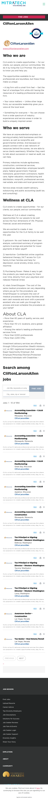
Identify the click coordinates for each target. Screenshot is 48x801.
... (3, 663)
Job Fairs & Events (10, 726)
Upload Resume (9, 703)
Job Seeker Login (9, 730)
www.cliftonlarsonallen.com (16, 49)
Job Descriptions (9, 715)
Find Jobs (6, 699)
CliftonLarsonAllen (22, 418)
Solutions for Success (11, 718)
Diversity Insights (9, 738)
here (38, 788)
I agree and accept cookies (24, 797)
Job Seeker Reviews (10, 722)
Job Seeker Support (10, 734)
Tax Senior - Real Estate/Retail (29, 639)
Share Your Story (9, 742)
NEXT (21, 658)
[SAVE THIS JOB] (44, 405)
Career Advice (8, 707)
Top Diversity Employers (12, 711)
